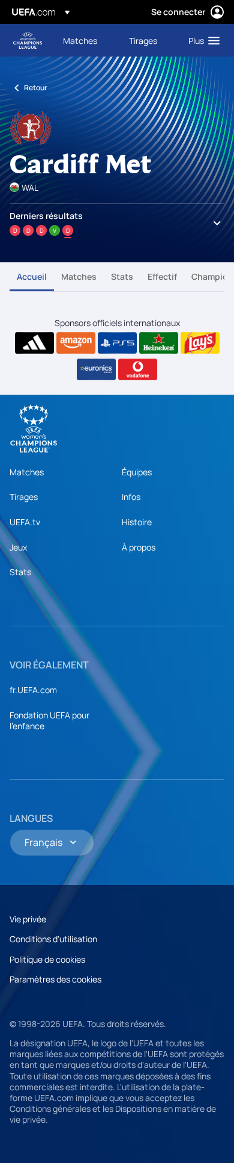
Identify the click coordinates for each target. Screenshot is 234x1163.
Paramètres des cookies (55, 979)
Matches (79, 276)
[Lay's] (200, 343)
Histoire (137, 522)
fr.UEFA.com (33, 690)
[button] (201, 40)
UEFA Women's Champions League (28, 40)
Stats (122, 276)
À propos (138, 547)
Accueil (32, 276)
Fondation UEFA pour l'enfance (49, 720)
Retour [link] (35, 87)
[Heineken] (158, 343)
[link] (80, 40)
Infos (131, 496)
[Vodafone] (137, 369)
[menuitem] (85, 40)
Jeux (18, 547)
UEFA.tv (25, 522)
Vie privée (28, 919)
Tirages (24, 496)
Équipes (137, 472)
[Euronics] (96, 369)
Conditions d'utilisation (53, 939)
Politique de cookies (47, 959)
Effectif (162, 276)
